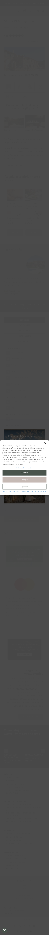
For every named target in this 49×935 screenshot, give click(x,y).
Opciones (25, 486)
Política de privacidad (11, 491)
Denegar (24, 479)
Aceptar (24, 472)
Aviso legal (42, 491)
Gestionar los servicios (23, 468)
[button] (45, 443)
